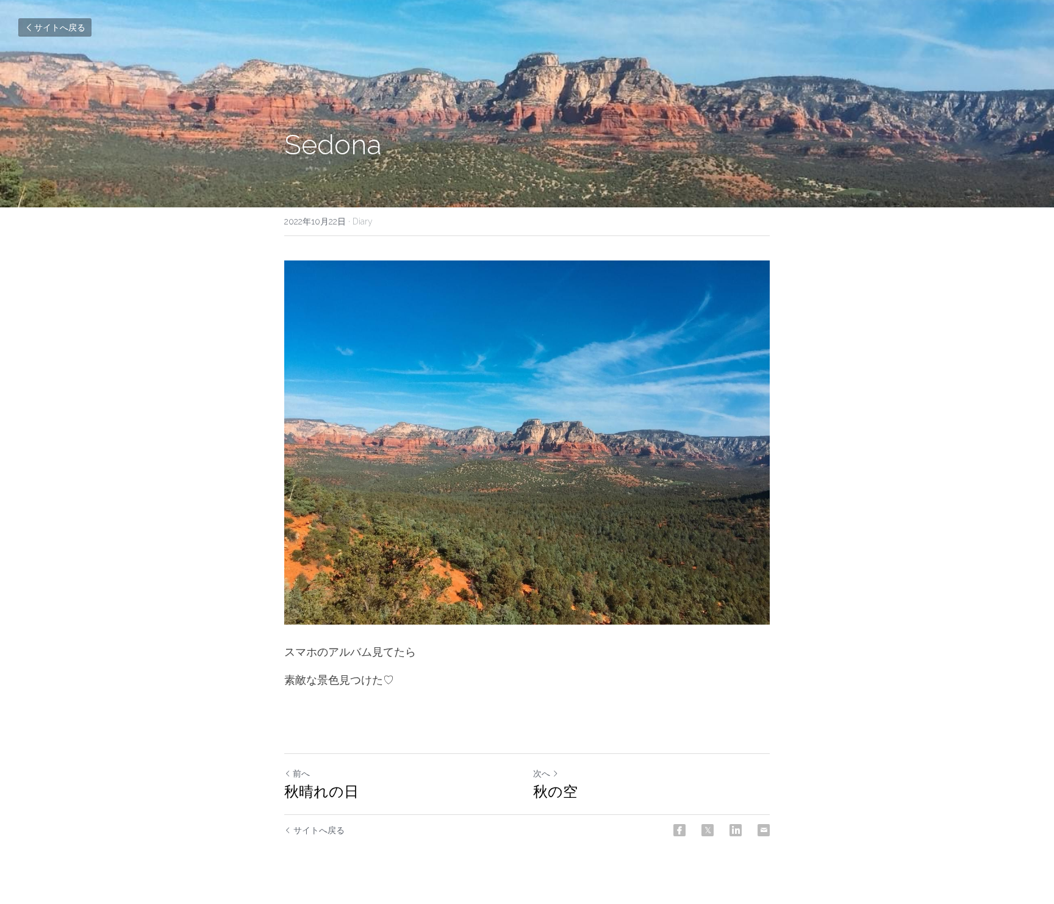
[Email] (764, 830)
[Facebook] (679, 830)
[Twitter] (707, 830)
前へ (301, 773)
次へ (541, 773)
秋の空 (555, 791)
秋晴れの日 (321, 791)
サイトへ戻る (59, 27)
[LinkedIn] (736, 830)
